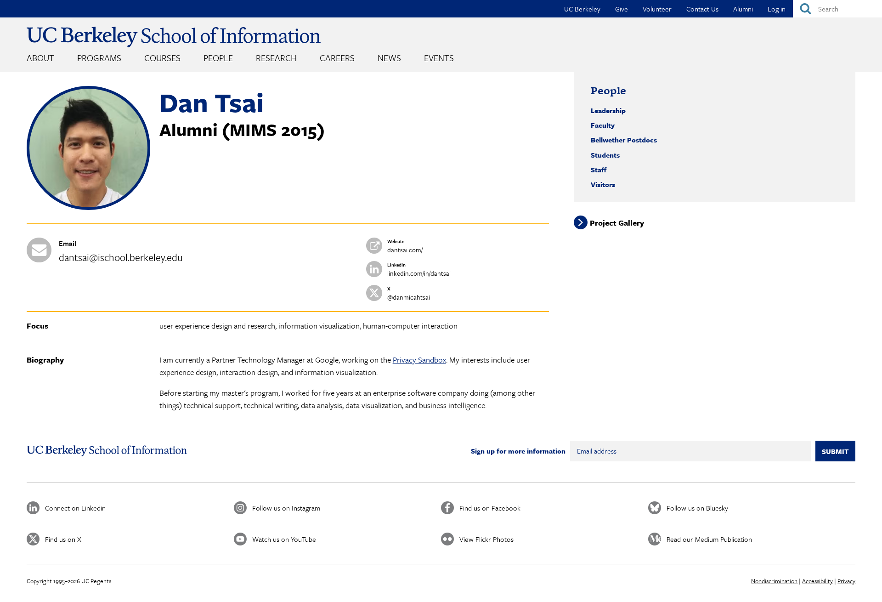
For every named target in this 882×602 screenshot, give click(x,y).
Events (439, 57)
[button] (89, 207)
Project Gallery (617, 222)
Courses (162, 57)
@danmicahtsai (408, 297)
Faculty (603, 125)
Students (605, 155)
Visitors (603, 184)
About (40, 57)
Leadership (608, 110)
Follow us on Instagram (286, 508)
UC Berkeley (582, 9)
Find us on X (63, 539)
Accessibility (817, 580)
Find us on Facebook (489, 508)
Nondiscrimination (774, 580)
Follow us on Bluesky (697, 508)
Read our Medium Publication (709, 539)
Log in (777, 9)
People (218, 57)
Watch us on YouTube (284, 539)
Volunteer (657, 9)
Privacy (846, 580)
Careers (337, 57)
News (389, 57)
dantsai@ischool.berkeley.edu (121, 257)
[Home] (174, 37)
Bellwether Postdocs (624, 140)
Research (276, 57)
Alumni (743, 9)
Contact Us (702, 9)
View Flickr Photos (486, 539)
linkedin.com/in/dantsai (419, 273)
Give (621, 9)
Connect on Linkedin (75, 508)
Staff (598, 170)
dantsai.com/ (405, 250)
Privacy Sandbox (419, 359)
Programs (99, 57)
